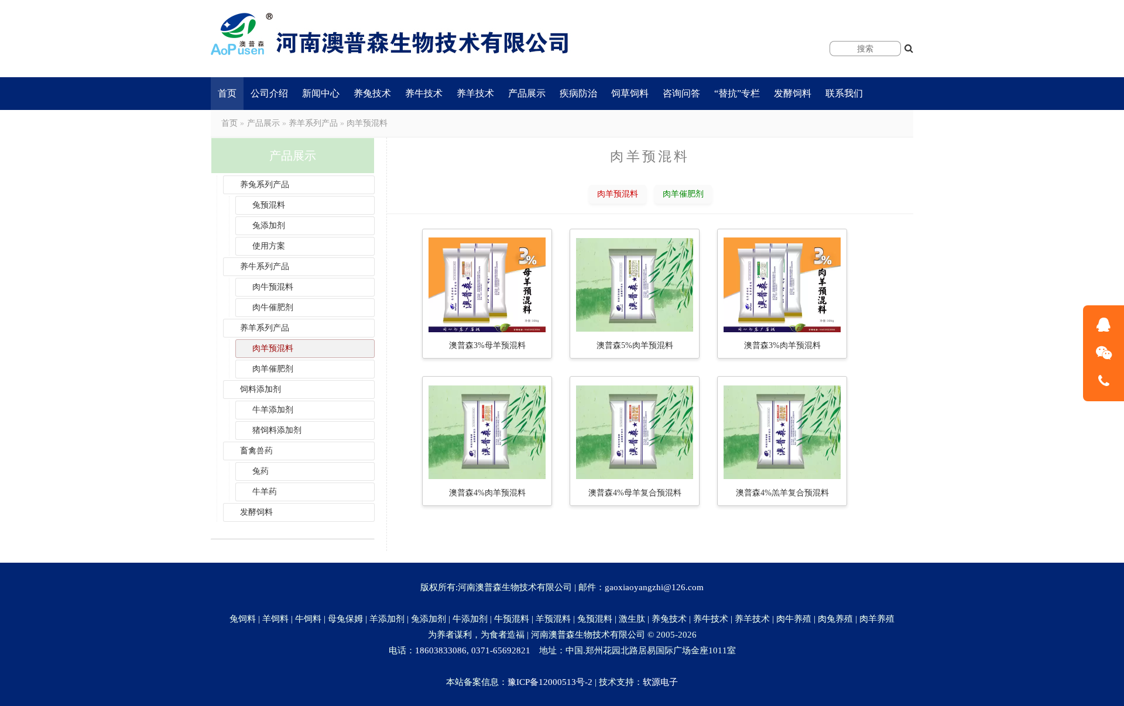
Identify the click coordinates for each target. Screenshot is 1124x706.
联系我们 (844, 93)
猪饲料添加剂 (276, 430)
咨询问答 (681, 93)
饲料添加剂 (260, 389)
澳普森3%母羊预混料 (487, 345)
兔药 (260, 471)
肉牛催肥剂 (272, 307)
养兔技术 (372, 93)
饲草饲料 (630, 93)
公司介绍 (269, 93)
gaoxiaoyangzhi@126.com (654, 587)
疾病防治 (578, 93)
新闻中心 (321, 93)
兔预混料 (268, 205)
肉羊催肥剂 (272, 368)
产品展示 (527, 93)
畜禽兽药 (256, 450)
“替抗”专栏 (737, 93)
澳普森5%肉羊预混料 (635, 345)
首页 (227, 93)
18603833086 (441, 650)
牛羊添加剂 (272, 409)
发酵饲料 (792, 93)
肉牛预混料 (272, 287)
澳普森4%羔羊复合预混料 (782, 492)
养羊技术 (475, 93)
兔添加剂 (268, 225)
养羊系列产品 (313, 123)
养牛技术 (424, 93)
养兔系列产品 (264, 184)
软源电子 (660, 682)
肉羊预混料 (367, 123)
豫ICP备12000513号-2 (550, 682)
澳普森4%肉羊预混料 (487, 492)
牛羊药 (264, 491)
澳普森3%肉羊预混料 (782, 345)
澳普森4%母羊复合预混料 (634, 492)
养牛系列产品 (264, 266)
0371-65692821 (500, 650)
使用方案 (268, 246)
